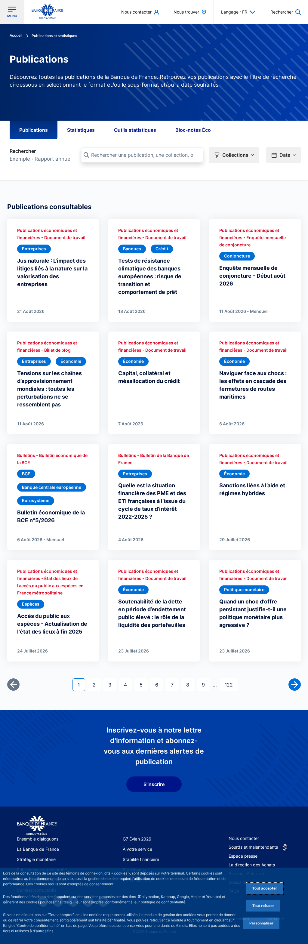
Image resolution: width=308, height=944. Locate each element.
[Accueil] (37, 825)
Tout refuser (263, 905)
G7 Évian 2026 (137, 838)
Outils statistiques (135, 130)
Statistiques (81, 130)
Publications (33, 130)
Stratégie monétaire (36, 859)
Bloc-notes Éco (193, 130)
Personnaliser (261, 923)
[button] (285, 12)
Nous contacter (244, 838)
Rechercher (23, 151)
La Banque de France (38, 849)
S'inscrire (154, 784)
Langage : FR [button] (234, 11)
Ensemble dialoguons (37, 838)
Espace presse (243, 856)
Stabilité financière (141, 859)
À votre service (137, 849)
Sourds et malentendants (253, 847)
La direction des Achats (252, 864)
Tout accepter (264, 888)
